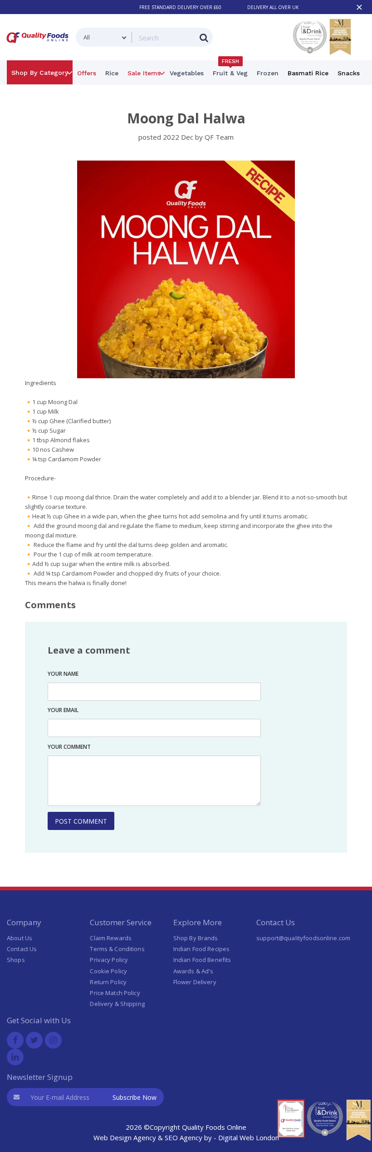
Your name (63, 674)
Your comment (69, 747)
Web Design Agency (124, 1137)
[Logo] (39, 45)
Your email (63, 710)
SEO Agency (183, 1137)
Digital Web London (248, 1137)
